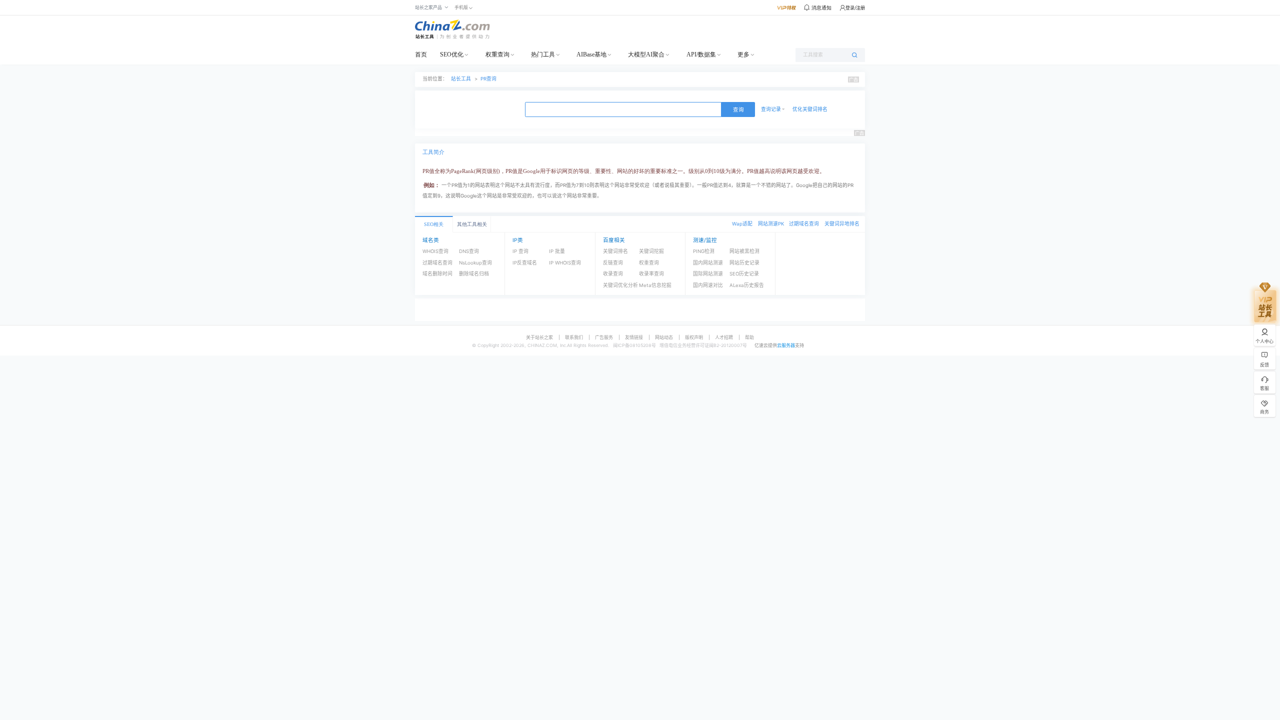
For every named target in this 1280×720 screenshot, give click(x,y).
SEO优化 (452, 54)
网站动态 (664, 337)
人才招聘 (724, 337)
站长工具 (461, 79)
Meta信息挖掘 (655, 285)
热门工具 (543, 54)
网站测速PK (771, 223)
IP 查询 (520, 251)
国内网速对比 (708, 285)
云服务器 (786, 345)
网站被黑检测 (745, 251)
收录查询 (613, 273)
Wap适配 (742, 223)
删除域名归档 (474, 273)
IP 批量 (557, 251)
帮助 (749, 337)
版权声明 (694, 337)
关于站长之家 (539, 337)
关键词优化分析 (620, 285)
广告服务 (604, 337)
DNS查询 (469, 251)
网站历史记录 (745, 263)
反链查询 (613, 263)
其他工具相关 (472, 224)
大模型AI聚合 (646, 54)
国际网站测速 (708, 273)
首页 (421, 54)
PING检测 (703, 251)
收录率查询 (651, 273)
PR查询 (488, 79)
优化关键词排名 (810, 109)
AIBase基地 (591, 54)
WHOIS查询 (435, 251)
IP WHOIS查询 (565, 263)
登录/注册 (855, 7)
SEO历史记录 (744, 273)
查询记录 (771, 109)
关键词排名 (615, 251)
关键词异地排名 (842, 223)
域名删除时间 (437, 273)
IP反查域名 (524, 263)
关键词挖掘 (651, 251)
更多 (744, 54)
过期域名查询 (804, 223)
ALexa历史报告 (747, 285)
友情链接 (634, 337)
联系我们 (574, 337)
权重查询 (498, 54)
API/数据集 (701, 54)
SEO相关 (434, 224)
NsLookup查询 (475, 263)
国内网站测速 (708, 263)
